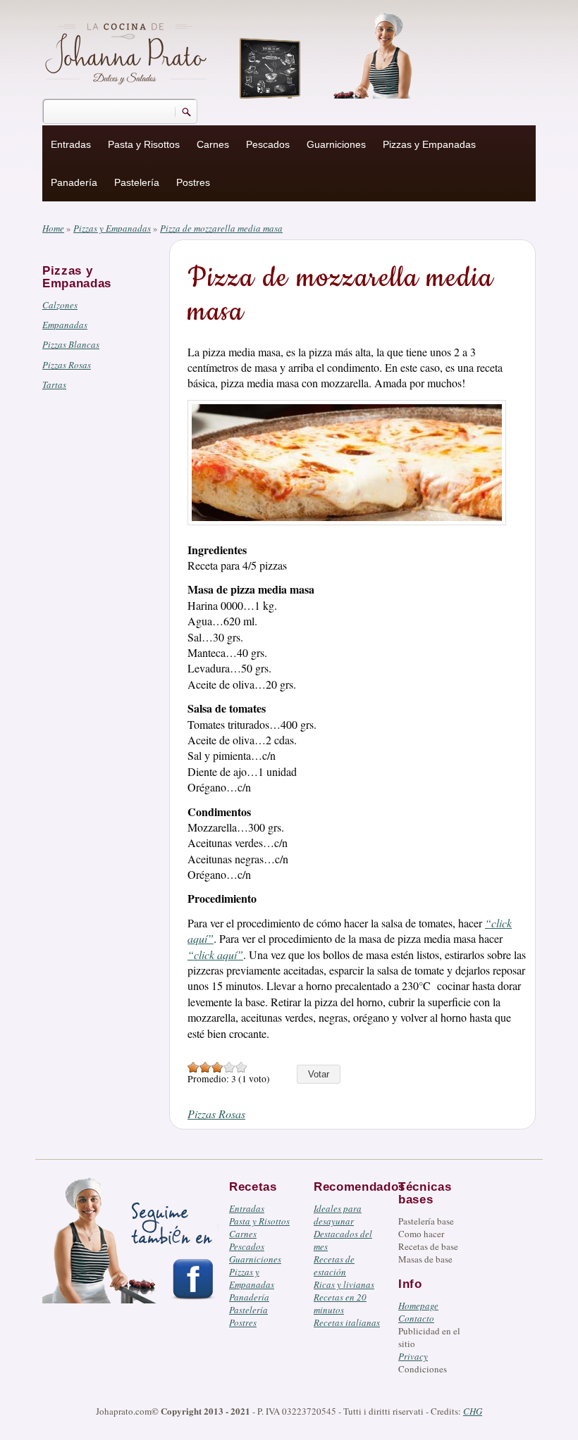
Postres (193, 182)
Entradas (71, 144)
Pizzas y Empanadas (429, 144)
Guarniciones (336, 144)
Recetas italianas (347, 1322)
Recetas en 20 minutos (340, 1303)
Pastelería (136, 182)
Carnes (213, 144)
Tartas (54, 384)
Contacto (416, 1318)
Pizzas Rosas (66, 364)
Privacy (413, 1356)
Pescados (268, 144)
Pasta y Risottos (144, 144)
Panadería (74, 182)
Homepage (418, 1305)
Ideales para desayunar (338, 1214)
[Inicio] (127, 51)
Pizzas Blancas (70, 344)
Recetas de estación (334, 1265)
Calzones (60, 305)
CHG (472, 1411)
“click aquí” (215, 954)
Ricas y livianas (344, 1284)
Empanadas (64, 324)
